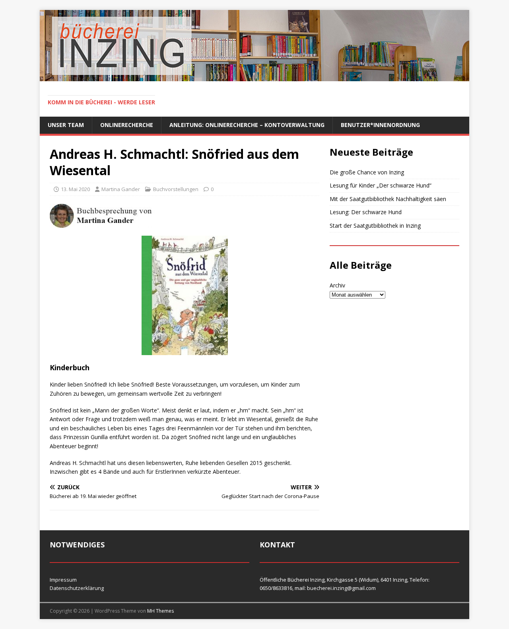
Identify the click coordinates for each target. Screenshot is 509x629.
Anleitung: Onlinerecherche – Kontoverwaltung (246, 125)
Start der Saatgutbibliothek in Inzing (375, 225)
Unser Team (66, 125)
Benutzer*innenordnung (380, 125)
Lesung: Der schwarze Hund (366, 212)
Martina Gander (120, 189)
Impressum (63, 579)
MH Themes (160, 611)
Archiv (337, 285)
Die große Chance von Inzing (367, 172)
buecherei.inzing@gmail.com (341, 588)
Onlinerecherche (126, 125)
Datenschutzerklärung (77, 588)
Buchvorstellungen (175, 189)
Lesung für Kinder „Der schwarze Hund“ (380, 185)
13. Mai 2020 (75, 189)
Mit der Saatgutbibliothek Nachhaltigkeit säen (388, 199)
